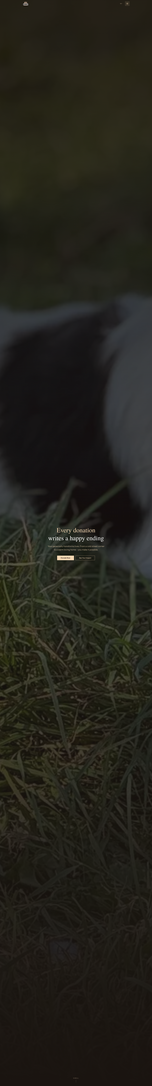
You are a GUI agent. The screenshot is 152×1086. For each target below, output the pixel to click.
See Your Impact (85, 558)
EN (121, 3)
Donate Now (65, 558)
